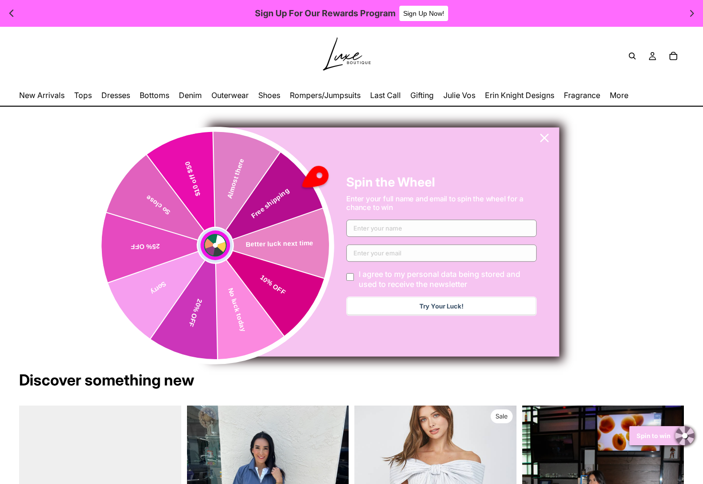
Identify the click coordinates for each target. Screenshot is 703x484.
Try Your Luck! (441, 306)
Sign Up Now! (423, 13)
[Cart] (673, 55)
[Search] (632, 55)
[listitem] (619, 95)
